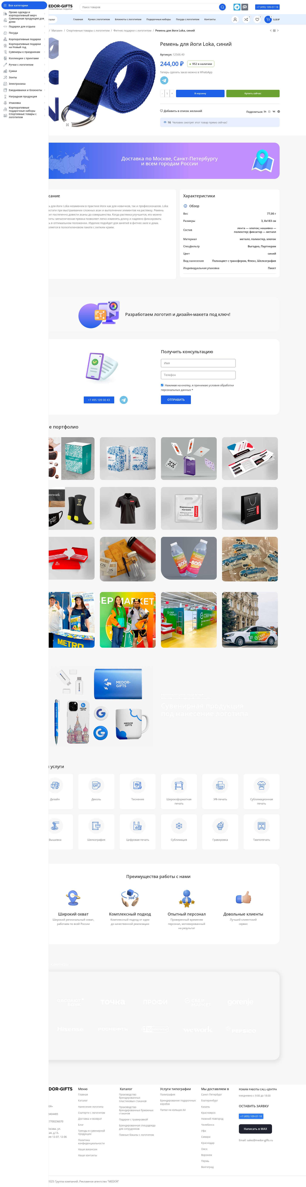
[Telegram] (237, 7)
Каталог (83, 1100)
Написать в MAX (255, 1129)
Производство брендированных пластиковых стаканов (132, 1098)
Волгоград (207, 1167)
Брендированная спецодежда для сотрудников (137, 1127)
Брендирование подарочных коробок (178, 1102)
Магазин (57, 30)
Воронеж (206, 1155)
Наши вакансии (87, 1149)
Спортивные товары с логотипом (88, 30)
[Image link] (54, 1088)
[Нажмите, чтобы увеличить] (67, 125)
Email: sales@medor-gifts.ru (256, 1140)
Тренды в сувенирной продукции (91, 1132)
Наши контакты (87, 1155)
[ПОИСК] (222, 7)
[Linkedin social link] (265, 111)
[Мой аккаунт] (235, 19)
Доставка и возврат (90, 1118)
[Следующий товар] (278, 31)
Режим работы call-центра (258, 1089)
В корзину (200, 93)
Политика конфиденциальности (91, 1141)
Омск (204, 1149)
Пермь (205, 1161)
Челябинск (207, 1124)
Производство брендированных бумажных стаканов (136, 1110)
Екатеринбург (209, 1100)
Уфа (203, 1130)
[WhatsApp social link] (269, 111)
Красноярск (208, 1112)
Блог (81, 1124)
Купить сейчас (253, 93)
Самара (205, 1136)
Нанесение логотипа (90, 1106)
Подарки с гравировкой (133, 1119)
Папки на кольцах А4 (173, 1110)
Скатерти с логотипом (91, 1112)
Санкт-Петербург (211, 1094)
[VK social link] (273, 111)
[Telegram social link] (278, 111)
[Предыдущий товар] (271, 31)
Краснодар (207, 1143)
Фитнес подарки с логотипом (132, 30)
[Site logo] (54, 6)
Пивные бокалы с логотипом (136, 1134)
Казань (205, 1106)
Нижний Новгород (212, 1118)
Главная (83, 1094)
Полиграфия (167, 1094)
